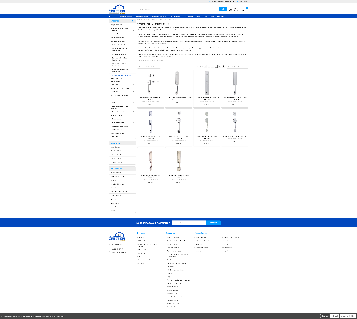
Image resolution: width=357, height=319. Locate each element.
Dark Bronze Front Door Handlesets (119, 59)
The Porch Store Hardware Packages (119, 107)
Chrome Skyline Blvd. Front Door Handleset (179, 137)
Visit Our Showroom (126, 16)
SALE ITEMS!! (115, 137)
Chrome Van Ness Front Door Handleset (235, 136)
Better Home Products (118, 176)
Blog (198, 16)
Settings (325, 316)
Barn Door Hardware (117, 37)
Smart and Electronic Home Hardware (119, 29)
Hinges (113, 102)
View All (113, 211)
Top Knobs (114, 180)
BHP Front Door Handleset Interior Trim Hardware (122, 80)
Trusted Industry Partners (213, 16)
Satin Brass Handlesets (119, 54)
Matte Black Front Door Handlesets (119, 49)
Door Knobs (114, 92)
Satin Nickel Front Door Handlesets (119, 65)
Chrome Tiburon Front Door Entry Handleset (150, 137)
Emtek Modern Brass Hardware (121, 88)
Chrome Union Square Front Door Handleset (179, 176)
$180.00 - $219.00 (116, 154)
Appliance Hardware (117, 122)
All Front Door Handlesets (120, 45)
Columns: (200, 66)
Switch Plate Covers (117, 133)
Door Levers (114, 84)
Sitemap (141, 263)
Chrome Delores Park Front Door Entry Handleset (207, 98)
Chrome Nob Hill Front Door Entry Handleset (150, 176)
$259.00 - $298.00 (116, 162)
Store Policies (176, 16)
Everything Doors (116, 207)
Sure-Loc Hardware (117, 34)
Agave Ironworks (116, 195)
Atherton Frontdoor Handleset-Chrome (179, 97)
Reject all (335, 316)
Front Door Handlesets (118, 41)
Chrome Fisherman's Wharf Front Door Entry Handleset (235, 98)
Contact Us (189, 16)
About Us (112, 16)
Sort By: (141, 66)
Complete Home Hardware (119, 191)
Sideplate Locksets (117, 25)
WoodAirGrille (115, 203)
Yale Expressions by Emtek (119, 95)
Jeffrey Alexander (116, 172)
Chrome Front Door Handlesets (122, 75)
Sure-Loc (113, 199)
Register (236, 10)
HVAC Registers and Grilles (119, 126)
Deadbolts (114, 99)
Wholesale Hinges (116, 115)
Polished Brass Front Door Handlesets (120, 70)
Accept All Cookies (347, 316)
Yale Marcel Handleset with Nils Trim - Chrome (150, 98)
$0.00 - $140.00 (115, 147)
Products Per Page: (234, 66)
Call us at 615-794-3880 (119, 252)
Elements (113, 188)
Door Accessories (116, 130)
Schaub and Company (117, 184)
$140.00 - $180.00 (116, 151)
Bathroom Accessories (118, 112)
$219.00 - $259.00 (116, 158)
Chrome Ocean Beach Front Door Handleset (207, 137)
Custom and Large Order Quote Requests (151, 16)
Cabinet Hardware (116, 119)
